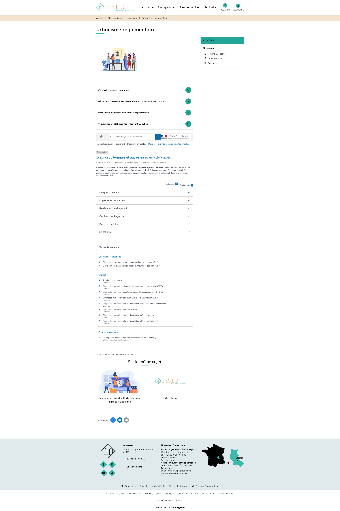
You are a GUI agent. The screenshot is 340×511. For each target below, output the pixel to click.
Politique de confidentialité (178, 494)
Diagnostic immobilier (136, 144)
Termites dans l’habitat (112, 280)
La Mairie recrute (181, 486)
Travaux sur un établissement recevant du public (123, 124)
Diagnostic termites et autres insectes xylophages (170, 144)
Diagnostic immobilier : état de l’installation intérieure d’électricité (130, 321)
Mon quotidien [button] (167, 7)
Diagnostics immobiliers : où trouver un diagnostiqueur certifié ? (130, 262)
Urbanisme (170, 398)
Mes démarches (189, 7)
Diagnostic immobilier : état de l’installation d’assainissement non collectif (134, 303)
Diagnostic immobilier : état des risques (120, 309)
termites (135, 170)
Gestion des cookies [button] (116, 494)
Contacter (213, 63)
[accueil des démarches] (101, 136)
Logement (120, 144)
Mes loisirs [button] (210, 7)
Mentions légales (152, 494)
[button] (144, 193)
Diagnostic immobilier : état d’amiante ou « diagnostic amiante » (130, 298)
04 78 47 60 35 (215, 58)
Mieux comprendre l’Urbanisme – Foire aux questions (119, 400)
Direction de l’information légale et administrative (115, 354)
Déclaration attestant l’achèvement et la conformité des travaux (131, 101)
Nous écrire (136, 466)
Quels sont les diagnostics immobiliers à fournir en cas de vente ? (131, 266)
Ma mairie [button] (147, 7)
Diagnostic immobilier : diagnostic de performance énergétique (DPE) (133, 286)
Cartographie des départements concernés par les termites (128, 338)
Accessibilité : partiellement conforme (214, 494)
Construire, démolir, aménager (114, 90)
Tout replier (170, 184)
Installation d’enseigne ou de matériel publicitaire (123, 112)
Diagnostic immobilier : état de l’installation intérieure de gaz (128, 315)
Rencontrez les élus (134, 486)
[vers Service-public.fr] (174, 137)
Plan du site (135, 494)
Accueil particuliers (105, 144)
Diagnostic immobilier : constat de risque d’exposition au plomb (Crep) (133, 292)
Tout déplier (185, 183)
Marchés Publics (158, 486)
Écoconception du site (170, 500)
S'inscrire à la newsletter (207, 486)
